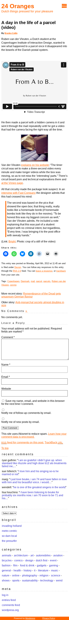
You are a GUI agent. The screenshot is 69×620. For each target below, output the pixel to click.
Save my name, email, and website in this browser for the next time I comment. (33, 402)
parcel (39, 281)
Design (17, 267)
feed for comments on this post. (22, 442)
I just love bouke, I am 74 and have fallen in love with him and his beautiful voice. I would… (34, 481)
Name (5, 364)
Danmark (25, 281)
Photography (29, 575)
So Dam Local (9, 535)
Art (31, 555)
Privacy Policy (48, 618)
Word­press (30, 618)
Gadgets (41, 565)
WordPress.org (10, 610)
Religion (44, 575)
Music (54, 570)
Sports (15, 580)
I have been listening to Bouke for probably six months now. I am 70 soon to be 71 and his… (32, 495)
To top (5, 448)
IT (34, 570)
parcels (46, 281)
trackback (61, 271)
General (6, 570)
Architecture (21, 555)
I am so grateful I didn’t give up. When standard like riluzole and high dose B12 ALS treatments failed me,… (34, 463)
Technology (46, 580)
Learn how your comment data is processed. (33, 435)
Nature (5, 575)
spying (13, 285)
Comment (8, 337)
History (27, 570)
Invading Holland (12, 525)
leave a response (44, 271)
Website (6, 388)
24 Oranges (17, 6)
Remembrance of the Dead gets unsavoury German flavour (31, 295)
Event (53, 560)
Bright (12, 241)
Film (15, 565)
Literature (43, 570)
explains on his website (35, 165)
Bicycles (7, 560)
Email (5, 376)
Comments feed (11, 605)
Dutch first (41, 560)
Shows (6, 580)
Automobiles (43, 555)
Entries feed (9, 600)
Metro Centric (9, 530)
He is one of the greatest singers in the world (39, 487)
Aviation (58, 555)
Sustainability (30, 580)
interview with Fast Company (18, 192)
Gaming (53, 565)
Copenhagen (13, 281)
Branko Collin (11, 33)
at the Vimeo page (12, 183)
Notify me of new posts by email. (20, 422)
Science (55, 575)
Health (17, 570)
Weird (59, 580)
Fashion (6, 565)
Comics (18, 560)
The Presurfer (9, 540)
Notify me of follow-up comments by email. (26, 412)
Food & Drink (27, 565)
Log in (5, 595)
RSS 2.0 (17, 271)
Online (15, 575)
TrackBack (54, 442)
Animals (6, 555)
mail (33, 281)
